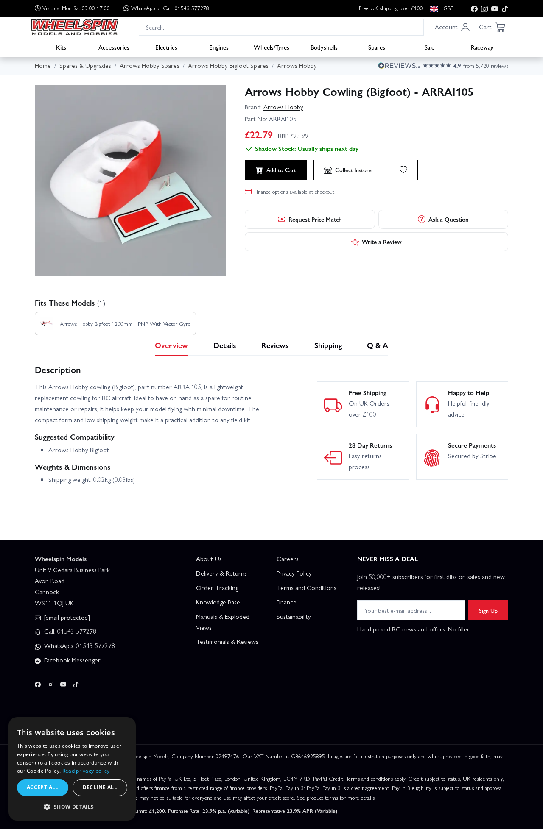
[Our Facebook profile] (474, 8)
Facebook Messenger (71, 660)
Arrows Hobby (283, 106)
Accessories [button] (113, 47)
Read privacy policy (86, 770)
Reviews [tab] (275, 344)
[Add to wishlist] (403, 170)
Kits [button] (61, 47)
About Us (209, 558)
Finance (287, 601)
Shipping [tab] (328, 344)
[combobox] (281, 27)
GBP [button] (447, 8)
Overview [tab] (171, 344)
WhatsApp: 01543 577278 (78, 645)
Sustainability (294, 616)
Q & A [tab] (377, 344)
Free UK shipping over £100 (391, 8)
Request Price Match (315, 219)
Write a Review (382, 241)
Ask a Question (448, 219)
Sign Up (488, 610)
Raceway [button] (482, 47)
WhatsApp (170, 8)
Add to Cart (281, 169)
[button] (453, 27)
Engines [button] (219, 47)
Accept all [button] (43, 787)
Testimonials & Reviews (227, 641)
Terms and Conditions (306, 587)
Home (43, 65)
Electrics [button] (166, 47)
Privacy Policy (294, 573)
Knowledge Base (218, 601)
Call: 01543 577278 (69, 631)
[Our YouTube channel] (494, 8)
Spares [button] (376, 47)
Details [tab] (224, 344)
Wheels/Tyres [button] (271, 47)
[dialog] (72, 769)
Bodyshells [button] (324, 47)
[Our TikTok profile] (504, 8)
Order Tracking (217, 587)
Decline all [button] (100, 787)
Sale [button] (429, 47)
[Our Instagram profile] (484, 8)
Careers (288, 558)
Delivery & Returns (221, 573)
